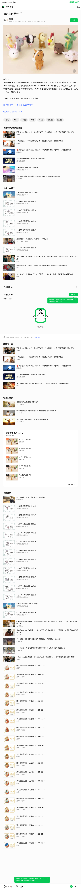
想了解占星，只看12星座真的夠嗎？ (18, 105)
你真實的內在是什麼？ (12, 111)
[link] (16, 886)
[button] (8, 886)
